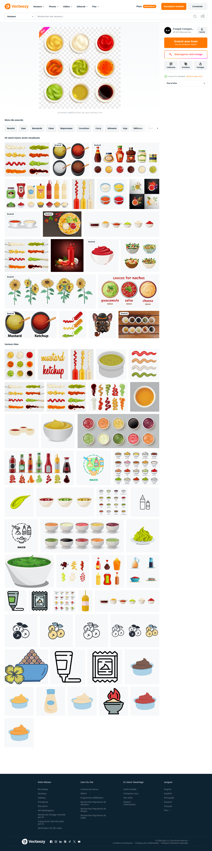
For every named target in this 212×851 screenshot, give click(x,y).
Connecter (197, 6)
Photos (52, 6)
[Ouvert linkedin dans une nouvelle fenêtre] (60, 841)
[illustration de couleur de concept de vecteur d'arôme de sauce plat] (93, 467)
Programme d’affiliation (92, 797)
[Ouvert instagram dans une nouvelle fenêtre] (56, 841)
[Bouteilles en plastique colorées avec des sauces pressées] (72, 324)
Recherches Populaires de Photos (93, 809)
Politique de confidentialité (147, 843)
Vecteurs (37, 6)
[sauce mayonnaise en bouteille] (50, 701)
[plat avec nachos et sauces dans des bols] (62, 224)
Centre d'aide (129, 789)
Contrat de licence (89, 789)
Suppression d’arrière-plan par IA (51, 822)
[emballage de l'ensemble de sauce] (37, 194)
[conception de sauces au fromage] (19, 732)
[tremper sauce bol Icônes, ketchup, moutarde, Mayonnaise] (136, 467)
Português (169, 797)
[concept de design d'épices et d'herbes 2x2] (144, 194)
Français (168, 806)
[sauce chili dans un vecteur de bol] (102, 255)
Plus (94, 6)
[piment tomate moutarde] (145, 701)
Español (168, 793)
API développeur (46, 810)
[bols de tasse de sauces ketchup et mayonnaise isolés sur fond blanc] (23, 224)
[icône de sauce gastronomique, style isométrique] (111, 364)
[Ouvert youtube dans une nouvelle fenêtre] (79, 841)
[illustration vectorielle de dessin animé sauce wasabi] (19, 502)
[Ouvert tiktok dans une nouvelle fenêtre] (70, 841)
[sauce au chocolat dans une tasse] (142, 666)
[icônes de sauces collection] (27, 160)
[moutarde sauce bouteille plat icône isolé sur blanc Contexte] (85, 601)
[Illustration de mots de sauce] (53, 364)
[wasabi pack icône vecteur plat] (39, 601)
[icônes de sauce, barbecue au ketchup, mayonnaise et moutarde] (112, 502)
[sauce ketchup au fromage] (19, 701)
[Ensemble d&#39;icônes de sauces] (26, 255)
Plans (139, 6)
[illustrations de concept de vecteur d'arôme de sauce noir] (21, 535)
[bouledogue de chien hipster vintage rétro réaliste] (102, 324)
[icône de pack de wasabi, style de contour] (105, 666)
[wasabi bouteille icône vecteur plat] (15, 601)
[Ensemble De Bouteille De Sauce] (83, 194)
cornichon (84, 128)
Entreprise (43, 802)
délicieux (138, 128)
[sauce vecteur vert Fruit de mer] (29, 571)
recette (11, 128)
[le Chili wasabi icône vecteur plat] (113, 701)
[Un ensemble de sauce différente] (70, 160)
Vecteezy (42, 793)
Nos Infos (128, 797)
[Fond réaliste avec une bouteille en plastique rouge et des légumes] (67, 255)
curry (98, 128)
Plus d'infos (172, 83)
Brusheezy (43, 789)
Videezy (41, 797)
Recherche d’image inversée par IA (51, 815)
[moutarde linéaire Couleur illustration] (26, 666)
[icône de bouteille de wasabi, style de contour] (67, 666)
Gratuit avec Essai (185, 43)
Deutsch (168, 802)
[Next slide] (155, 128)
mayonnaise (66, 128)
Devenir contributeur (129, 803)
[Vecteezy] (17, 6)
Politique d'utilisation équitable (174, 843)
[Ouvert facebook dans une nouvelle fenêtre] (51, 841)
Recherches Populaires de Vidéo (93, 816)
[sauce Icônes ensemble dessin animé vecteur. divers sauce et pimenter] (143, 571)
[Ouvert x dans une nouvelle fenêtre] (74, 841)
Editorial (81, 6)
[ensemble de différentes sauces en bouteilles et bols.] (125, 160)
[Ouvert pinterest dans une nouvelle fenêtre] (65, 841)
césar (51, 128)
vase (23, 128)
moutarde (37, 128)
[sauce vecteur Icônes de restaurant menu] (64, 601)
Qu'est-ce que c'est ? (194, 76)
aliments (112, 128)
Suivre (202, 32)
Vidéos (66, 6)
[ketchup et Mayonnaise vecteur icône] (145, 502)
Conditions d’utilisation (123, 843)
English (167, 789)
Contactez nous (130, 793)
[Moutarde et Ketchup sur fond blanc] (31, 324)
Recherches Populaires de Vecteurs (93, 803)
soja (125, 128)
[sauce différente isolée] (144, 364)
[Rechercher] (195, 16)
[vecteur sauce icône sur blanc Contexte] (144, 397)
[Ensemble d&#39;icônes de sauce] (20, 364)
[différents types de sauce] (138, 324)
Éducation (43, 806)
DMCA (84, 793)
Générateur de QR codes (50, 828)
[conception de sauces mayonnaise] (82, 701)
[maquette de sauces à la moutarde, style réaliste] (58, 431)
